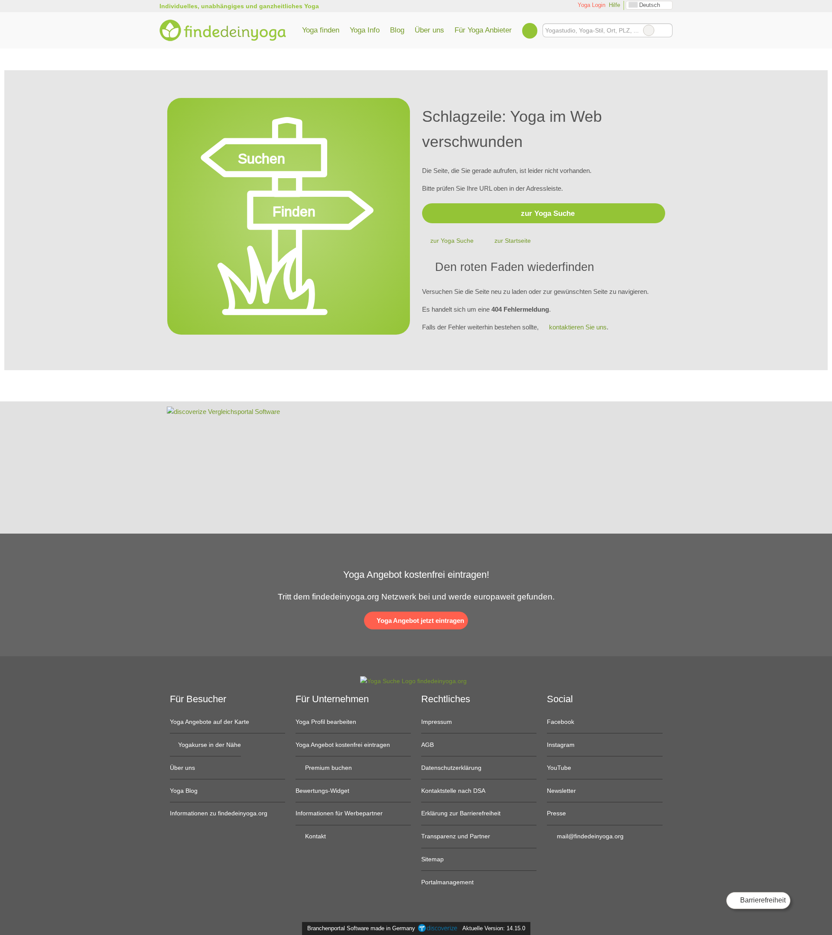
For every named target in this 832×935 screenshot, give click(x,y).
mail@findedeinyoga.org (589, 836)
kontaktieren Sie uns (578, 327)
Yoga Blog (184, 790)
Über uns (429, 30)
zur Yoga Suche (548, 213)
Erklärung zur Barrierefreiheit (460, 813)
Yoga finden (320, 30)
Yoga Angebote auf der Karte (209, 721)
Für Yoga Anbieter (483, 30)
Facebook (560, 721)
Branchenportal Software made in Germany (359, 928)
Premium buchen (327, 767)
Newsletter (561, 790)
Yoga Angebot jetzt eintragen (419, 620)
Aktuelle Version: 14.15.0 (493, 928)
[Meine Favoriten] (530, 30)
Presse (556, 813)
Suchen (666, 30)
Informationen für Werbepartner (339, 813)
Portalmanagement (447, 882)
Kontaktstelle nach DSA (453, 790)
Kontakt (314, 836)
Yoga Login (590, 5)
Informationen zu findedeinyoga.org (218, 813)
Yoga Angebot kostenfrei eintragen (343, 744)
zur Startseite (512, 240)
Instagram (561, 744)
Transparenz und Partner (455, 836)
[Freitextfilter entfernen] (648, 30)
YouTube (559, 767)
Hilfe (614, 5)
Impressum (436, 721)
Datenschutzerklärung (451, 767)
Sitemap (432, 859)
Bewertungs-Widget (322, 790)
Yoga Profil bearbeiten (326, 721)
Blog (397, 30)
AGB (427, 744)
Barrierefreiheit (762, 900)
